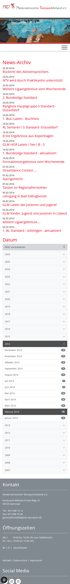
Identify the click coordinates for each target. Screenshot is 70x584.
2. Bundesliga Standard (20, 97)
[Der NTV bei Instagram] (11, 581)
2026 (7, 254)
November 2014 (34, 356)
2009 (7, 455)
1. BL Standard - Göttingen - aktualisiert (32, 230)
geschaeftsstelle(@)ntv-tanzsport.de (22, 517)
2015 (7, 336)
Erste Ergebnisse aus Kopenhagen (28, 136)
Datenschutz (20, 560)
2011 (7, 440)
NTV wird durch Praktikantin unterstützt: (33, 80)
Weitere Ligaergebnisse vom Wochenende (34, 89)
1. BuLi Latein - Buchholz (21, 118)
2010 (7, 447)
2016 (7, 328)
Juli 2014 (34, 380)
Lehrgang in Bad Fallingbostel (25, 196)
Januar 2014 (34, 417)
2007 (7, 470)
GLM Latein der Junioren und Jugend (29, 205)
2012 (7, 432)
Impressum (36, 560)
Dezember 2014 (34, 350)
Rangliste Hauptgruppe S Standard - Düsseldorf (29, 108)
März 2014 (34, 405)
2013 (7, 425)
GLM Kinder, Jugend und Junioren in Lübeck (35, 213)
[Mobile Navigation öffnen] (64, 47)
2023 (7, 276)
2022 (7, 284)
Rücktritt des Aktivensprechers (26, 72)
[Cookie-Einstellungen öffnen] (4, 580)
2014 (7, 343)
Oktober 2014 (34, 362)
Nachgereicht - (13, 179)
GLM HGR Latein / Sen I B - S (24, 144)
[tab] (35, 254)
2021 (7, 291)
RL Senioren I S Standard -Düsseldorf (30, 127)
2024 (7, 269)
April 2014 (34, 399)
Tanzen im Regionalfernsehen (25, 187)
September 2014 (34, 368)
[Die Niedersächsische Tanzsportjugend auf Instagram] (18, 581)
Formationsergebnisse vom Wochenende (33, 161)
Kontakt (7, 560)
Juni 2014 (34, 387)
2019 (7, 306)
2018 (7, 314)
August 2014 (34, 374)
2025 (7, 261)
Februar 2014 (34, 411)
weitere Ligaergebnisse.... (21, 222)
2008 (7, 462)
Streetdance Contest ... (19, 170)
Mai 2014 (34, 393)
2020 (7, 299)
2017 (7, 321)
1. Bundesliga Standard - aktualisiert (29, 153)
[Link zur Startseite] (35, 5)
